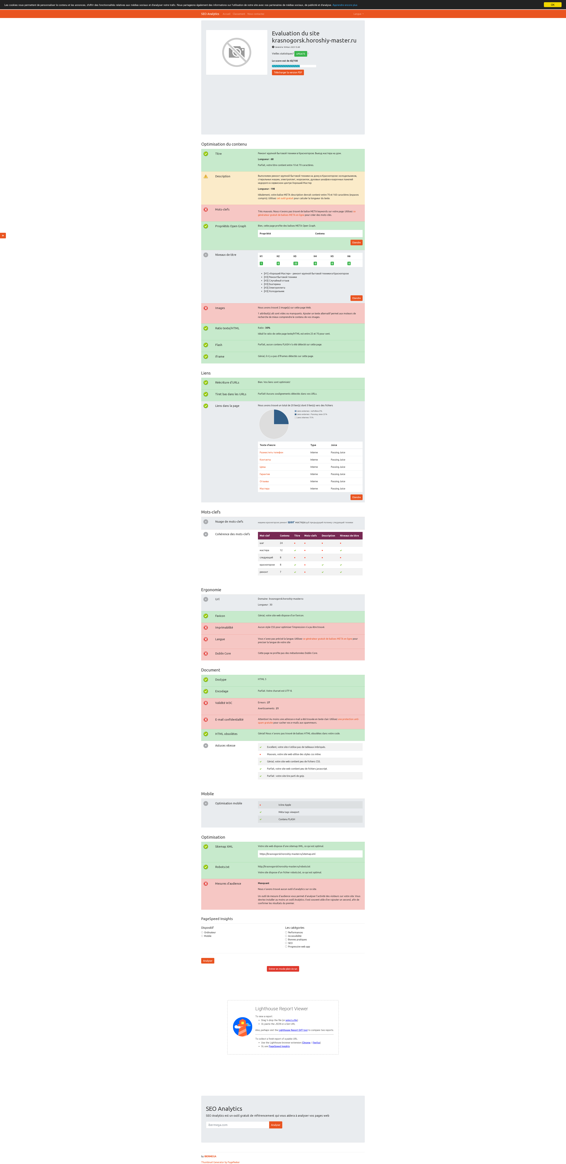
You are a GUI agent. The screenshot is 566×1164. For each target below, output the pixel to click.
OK (553, 4)
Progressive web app (299, 946)
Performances (295, 932)
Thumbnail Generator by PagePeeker (220, 1162)
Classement (239, 14)
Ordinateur (210, 932)
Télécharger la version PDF (288, 72)
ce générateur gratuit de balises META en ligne (327, 638)
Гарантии (265, 474)
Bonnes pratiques (297, 939)
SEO (290, 943)
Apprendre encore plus (345, 5)
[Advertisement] (283, 103)
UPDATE (300, 54)
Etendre (356, 242)
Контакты (265, 459)
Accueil (226, 14)
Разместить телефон (271, 452)
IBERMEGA (210, 1156)
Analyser (207, 960)
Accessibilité (294, 936)
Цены (263, 467)
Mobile (207, 936)
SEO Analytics (210, 13)
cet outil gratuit (285, 198)
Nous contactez (255, 14)
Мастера (264, 488)
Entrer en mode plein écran (283, 969)
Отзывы (264, 481)
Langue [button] (358, 14)
